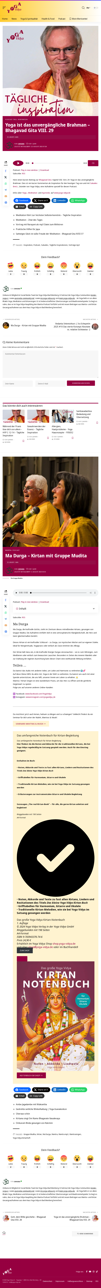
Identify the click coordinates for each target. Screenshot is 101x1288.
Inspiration (28, 245)
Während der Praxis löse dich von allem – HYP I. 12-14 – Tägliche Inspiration (13, 431)
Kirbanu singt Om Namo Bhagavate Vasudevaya (38, 1118)
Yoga (24, 192)
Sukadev (44, 245)
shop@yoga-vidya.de (40, 947)
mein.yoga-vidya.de (67, 298)
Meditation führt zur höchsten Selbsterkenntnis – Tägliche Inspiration (48, 215)
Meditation (32, 192)
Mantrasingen (75, 1134)
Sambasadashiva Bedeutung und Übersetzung (84, 414)
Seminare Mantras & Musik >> (31, 723)
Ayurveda (46, 192)
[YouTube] (90, 1271)
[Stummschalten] (93, 163)
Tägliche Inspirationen (58, 245)
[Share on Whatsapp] (6, 183)
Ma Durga (47, 1134)
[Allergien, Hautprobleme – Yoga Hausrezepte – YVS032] (63, 416)
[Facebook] (86, 1271)
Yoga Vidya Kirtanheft (21, 1138)
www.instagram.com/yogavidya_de (40, 697)
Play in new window (29, 170)
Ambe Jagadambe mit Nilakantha (31, 1104)
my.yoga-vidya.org (47, 298)
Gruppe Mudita (30, 1134)
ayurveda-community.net (24, 298)
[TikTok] (96, 1271)
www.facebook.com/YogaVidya (38, 693)
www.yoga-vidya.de (62, 192)
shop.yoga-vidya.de (64, 943)
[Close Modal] (22, 958)
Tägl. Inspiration (20, 119)
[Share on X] (6, 177)
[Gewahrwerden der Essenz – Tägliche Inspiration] (38, 416)
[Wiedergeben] (18, 163)
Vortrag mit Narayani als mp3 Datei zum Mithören (39, 224)
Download (44, 170)
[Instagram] (93, 1271)
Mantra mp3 (64, 1134)
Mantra (8, 550)
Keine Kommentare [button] (86, 1234)
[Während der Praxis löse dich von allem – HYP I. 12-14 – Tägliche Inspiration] (14, 416)
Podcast (8, 119)
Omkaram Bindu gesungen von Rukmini (34, 1123)
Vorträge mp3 (74, 245)
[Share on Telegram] (6, 190)
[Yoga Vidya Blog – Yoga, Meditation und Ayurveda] (7, 1271)
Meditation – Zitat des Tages (29, 219)
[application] (55, 162)
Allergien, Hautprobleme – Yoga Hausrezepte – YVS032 (62, 429)
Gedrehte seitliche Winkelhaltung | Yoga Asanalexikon (41, 1109)
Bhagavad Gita (45, 179)
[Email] (6, 196)
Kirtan (39, 1134)
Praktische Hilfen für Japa (28, 229)
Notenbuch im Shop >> (31, 1075)
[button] (5, 8)
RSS (23, 173)
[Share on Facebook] (6, 171)
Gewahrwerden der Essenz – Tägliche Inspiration (36, 429)
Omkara (21, 144)
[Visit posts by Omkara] (9, 145)
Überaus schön (23, 1113)
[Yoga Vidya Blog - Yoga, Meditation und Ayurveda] (14, 8)
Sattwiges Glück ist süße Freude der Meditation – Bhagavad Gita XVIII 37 (50, 233)
